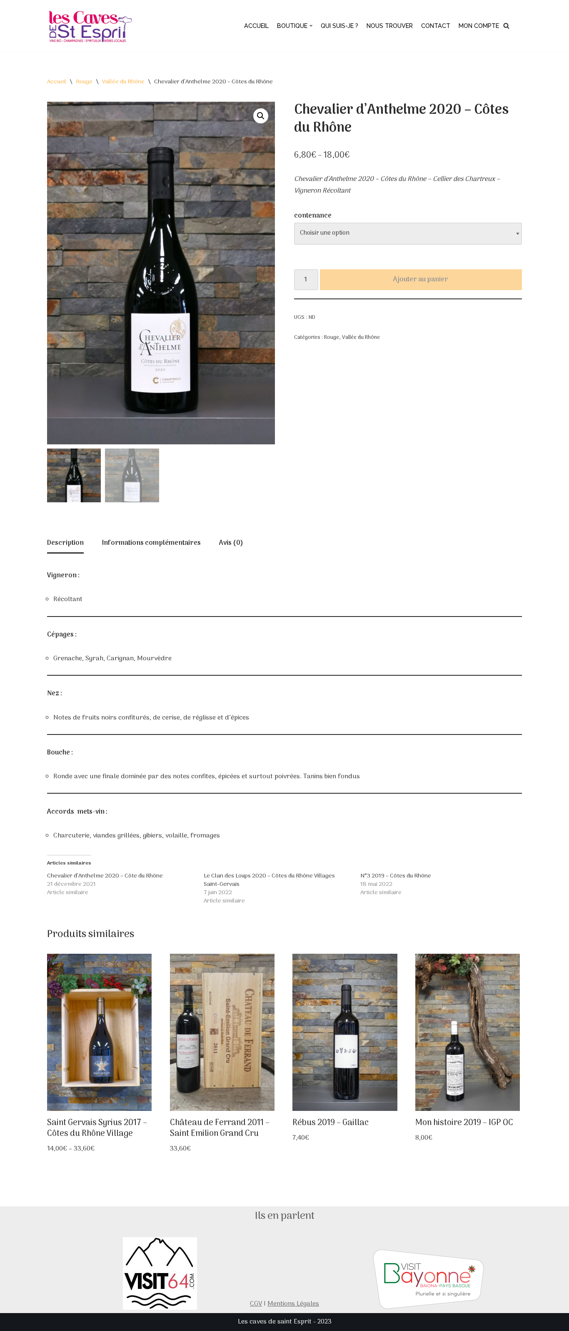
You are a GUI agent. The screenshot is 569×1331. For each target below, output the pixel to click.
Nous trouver (390, 25)
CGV (256, 1303)
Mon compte (479, 25)
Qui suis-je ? (339, 25)
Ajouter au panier (420, 279)
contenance (313, 216)
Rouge (84, 82)
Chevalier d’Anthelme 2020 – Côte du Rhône (105, 876)
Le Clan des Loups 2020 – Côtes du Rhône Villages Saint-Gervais (269, 880)
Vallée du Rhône (123, 82)
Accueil (256, 25)
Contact (435, 25)
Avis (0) (231, 543)
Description (65, 543)
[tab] (65, 544)
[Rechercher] (506, 26)
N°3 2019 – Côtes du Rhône (395, 876)
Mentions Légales (293, 1303)
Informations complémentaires (151, 543)
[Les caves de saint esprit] (91, 26)
